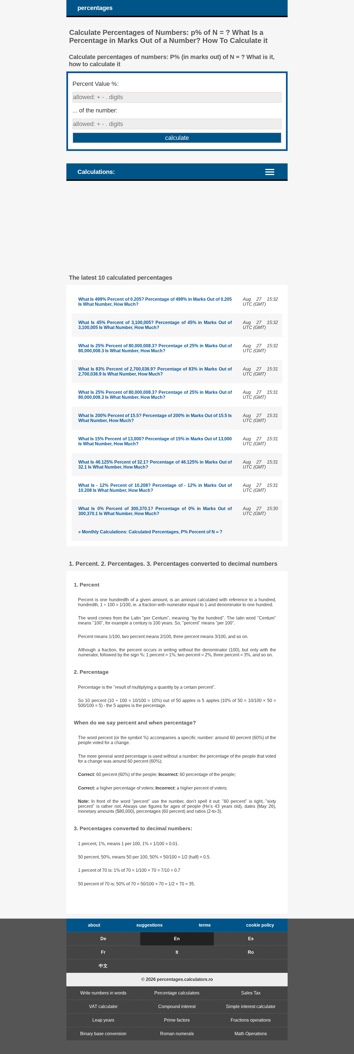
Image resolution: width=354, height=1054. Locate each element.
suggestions (149, 925)
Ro (251, 952)
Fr (103, 952)
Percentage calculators (176, 993)
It (177, 952)
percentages (95, 7)
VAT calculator (103, 1006)
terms (205, 925)
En (177, 938)
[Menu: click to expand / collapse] (273, 171)
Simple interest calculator (250, 1006)
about (94, 925)
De (103, 938)
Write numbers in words (103, 993)
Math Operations (251, 1033)
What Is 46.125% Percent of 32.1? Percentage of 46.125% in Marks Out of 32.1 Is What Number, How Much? (155, 464)
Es (251, 938)
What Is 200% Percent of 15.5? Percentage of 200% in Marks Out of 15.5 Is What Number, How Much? (155, 418)
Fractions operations (251, 1020)
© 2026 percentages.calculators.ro (177, 979)
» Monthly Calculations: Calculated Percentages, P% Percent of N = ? (150, 531)
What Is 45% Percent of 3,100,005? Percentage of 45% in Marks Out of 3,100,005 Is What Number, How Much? (155, 325)
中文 (103, 965)
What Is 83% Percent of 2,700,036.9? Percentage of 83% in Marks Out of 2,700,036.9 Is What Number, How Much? (155, 371)
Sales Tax (251, 993)
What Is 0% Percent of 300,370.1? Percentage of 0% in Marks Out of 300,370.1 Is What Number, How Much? (155, 511)
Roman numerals (177, 1033)
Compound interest (177, 1006)
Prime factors (177, 1020)
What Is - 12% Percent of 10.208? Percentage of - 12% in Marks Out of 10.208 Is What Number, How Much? (155, 488)
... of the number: (95, 110)
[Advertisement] (177, 226)
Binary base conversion (103, 1033)
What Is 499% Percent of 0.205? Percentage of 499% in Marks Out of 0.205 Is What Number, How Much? (155, 302)
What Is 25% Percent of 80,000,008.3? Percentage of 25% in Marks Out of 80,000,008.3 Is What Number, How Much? (155, 348)
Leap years (103, 1020)
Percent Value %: (95, 83)
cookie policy (260, 925)
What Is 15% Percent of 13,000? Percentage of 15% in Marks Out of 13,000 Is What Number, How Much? (155, 441)
